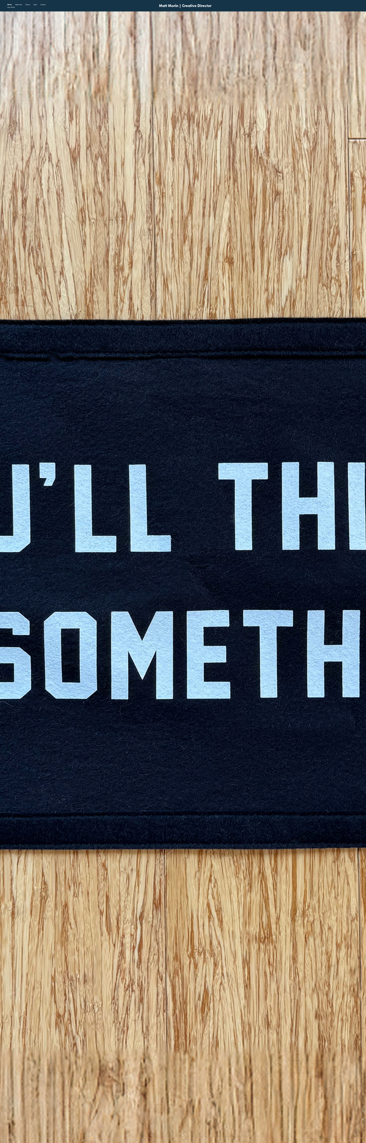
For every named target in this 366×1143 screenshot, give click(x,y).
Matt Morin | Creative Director (185, 5)
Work (9, 4)
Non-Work (11, 7)
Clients (27, 5)
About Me (18, 5)
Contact (43, 5)
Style (35, 5)
